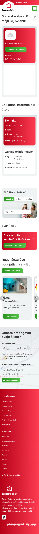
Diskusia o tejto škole (15, 49)
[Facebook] (4, 517)
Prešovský (18, 157)
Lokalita (29, 199)
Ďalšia (36, 298)
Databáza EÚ (20, 3)
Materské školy (7, 402)
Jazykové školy (7, 415)
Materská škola (21, 168)
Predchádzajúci (2, 298)
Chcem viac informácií (14, 245)
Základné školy (7, 406)
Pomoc (4, 459)
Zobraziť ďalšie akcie (11, 271)
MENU (34, 8)
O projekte (5, 450)
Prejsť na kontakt (10, 380)
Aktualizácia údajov (8, 441)
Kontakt (4, 469)
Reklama (5, 446)
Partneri (4, 464)
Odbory (19, 199)
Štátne (18, 163)
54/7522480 (13, 59)
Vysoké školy (6, 425)
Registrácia (5, 436)
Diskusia (4, 455)
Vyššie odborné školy (9, 420)
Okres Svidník (19, 159)
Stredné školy (6, 411)
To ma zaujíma (10, 316)
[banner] (9, 6)
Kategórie (9, 199)
